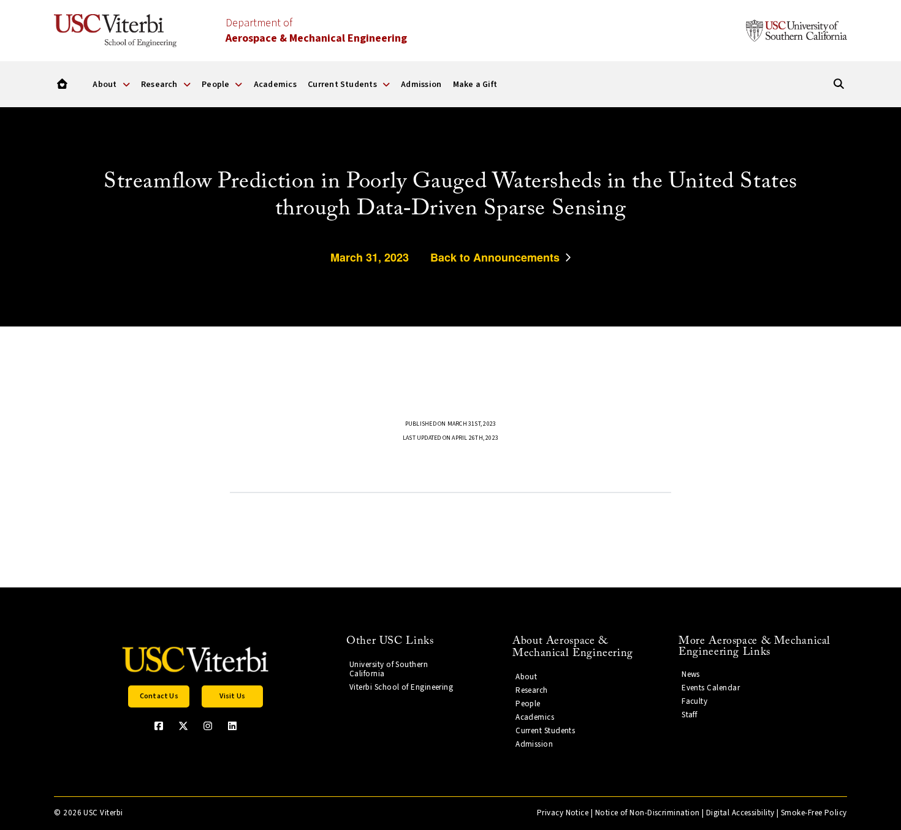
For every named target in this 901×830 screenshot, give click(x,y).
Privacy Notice (562, 812)
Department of (316, 30)
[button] (158, 696)
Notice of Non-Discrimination (647, 812)
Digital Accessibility (740, 812)
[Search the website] (839, 84)
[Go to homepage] (62, 84)
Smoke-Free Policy (814, 812)
